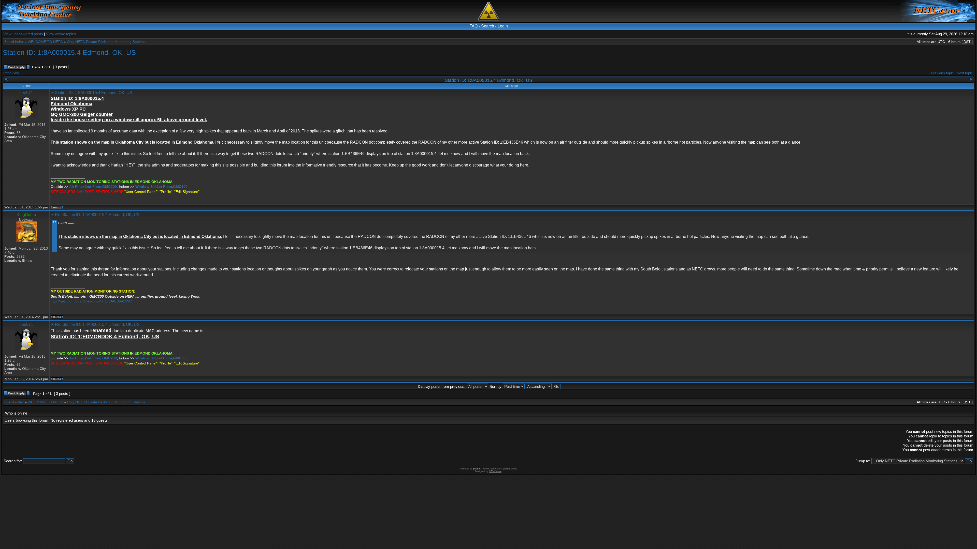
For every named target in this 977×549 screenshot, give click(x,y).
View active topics (61, 34)
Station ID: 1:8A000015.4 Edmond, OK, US (69, 52)
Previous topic (942, 73)
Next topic (965, 73)
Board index (14, 42)
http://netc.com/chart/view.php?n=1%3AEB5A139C (91, 301)
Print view (11, 73)
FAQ (473, 26)
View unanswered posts (23, 34)
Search (487, 26)
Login (503, 26)
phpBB (476, 468)
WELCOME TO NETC (45, 42)
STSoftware (495, 471)
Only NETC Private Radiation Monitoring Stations (106, 42)
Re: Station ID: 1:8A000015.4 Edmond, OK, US (97, 214)
